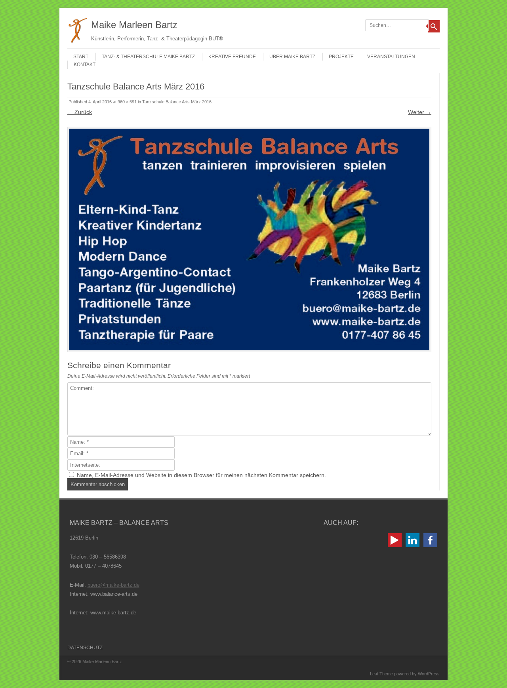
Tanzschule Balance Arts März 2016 (177, 101)
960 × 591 (127, 101)
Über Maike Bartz (292, 56)
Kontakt (84, 64)
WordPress (429, 673)
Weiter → (419, 112)
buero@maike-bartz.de (113, 585)
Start (80, 56)
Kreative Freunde (232, 56)
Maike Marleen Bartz (134, 24)
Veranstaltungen (391, 56)
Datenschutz (85, 647)
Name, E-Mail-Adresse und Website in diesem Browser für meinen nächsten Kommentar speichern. (201, 475)
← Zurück (79, 112)
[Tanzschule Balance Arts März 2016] (249, 239)
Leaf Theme (381, 673)
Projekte (341, 56)
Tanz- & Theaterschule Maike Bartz (148, 56)
